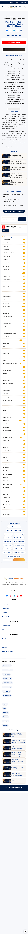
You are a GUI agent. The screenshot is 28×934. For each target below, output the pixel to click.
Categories (4, 612)
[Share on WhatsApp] (17, 30)
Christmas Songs (19, 534)
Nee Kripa (5, 725)
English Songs (7, 552)
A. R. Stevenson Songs (19, 548)
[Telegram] (14, 595)
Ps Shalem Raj (6, 674)
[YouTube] (21, 595)
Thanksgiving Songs (19, 541)
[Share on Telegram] (14, 30)
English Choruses (9, 16)
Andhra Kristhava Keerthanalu (14, 530)
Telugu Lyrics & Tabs (19, 559)
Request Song (23, 2)
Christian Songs (7, 665)
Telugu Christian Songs (14, 526)
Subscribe (5, 230)
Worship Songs (8, 534)
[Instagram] (10, 595)
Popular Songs (5, 608)
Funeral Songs (7, 541)
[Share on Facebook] (7, 30)
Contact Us (4, 643)
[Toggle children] (24, 340)
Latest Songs (5, 604)
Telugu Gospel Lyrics (14, 787)
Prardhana (5, 721)
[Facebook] (7, 595)
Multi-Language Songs (19, 552)
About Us (11, 2)
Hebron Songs (7, 548)
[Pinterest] (17, 595)
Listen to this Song (14, 106)
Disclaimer (4, 647)
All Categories (7, 559)
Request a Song (6, 625)
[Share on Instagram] (10, 30)
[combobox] (10, 219)
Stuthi (4, 708)
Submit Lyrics (5, 629)
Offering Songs (7, 545)
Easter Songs (8, 537)
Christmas (5, 716)
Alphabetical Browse (7, 616)
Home (3, 16)
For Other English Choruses (14, 109)
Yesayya (5, 704)
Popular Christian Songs (14, 556)
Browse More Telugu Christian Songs (14, 211)
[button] (21, 30)
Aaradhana (5, 712)
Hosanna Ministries (19, 545)
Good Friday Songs (18, 537)
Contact (16, 2)
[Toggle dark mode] (25, 931)
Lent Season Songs (7, 682)
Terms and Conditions (7, 651)
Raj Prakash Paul (7, 695)
